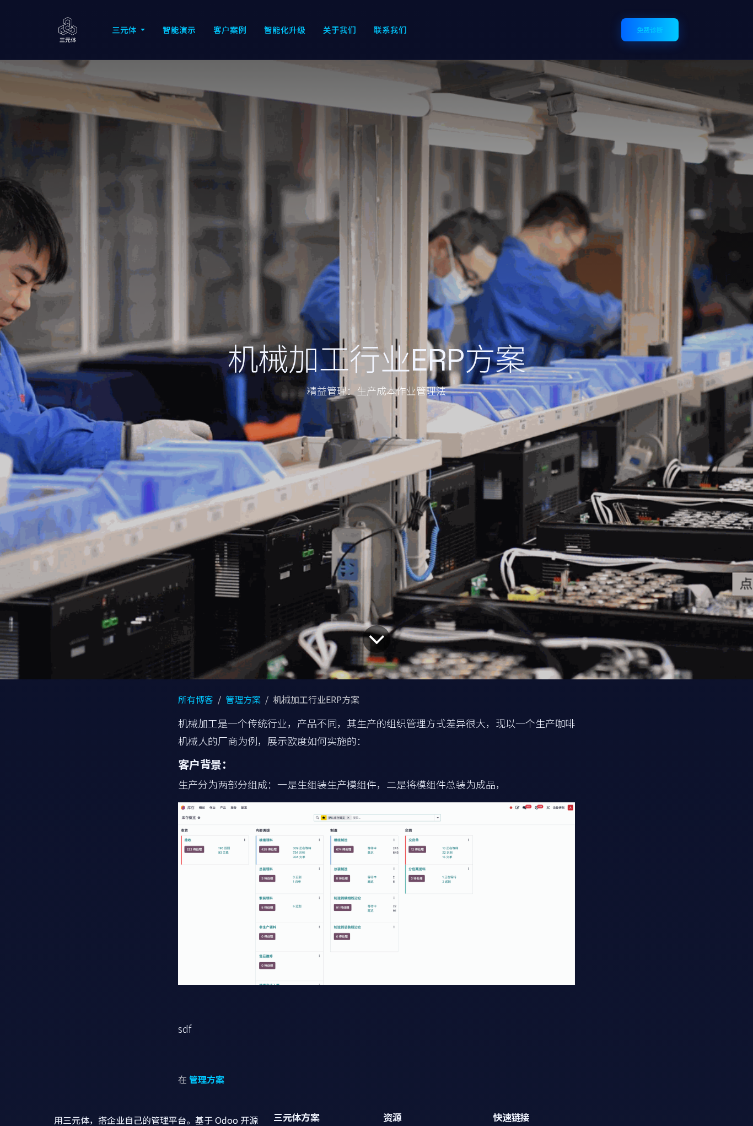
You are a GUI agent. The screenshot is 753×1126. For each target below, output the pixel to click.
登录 (698, 29)
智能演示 (179, 29)
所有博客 (195, 699)
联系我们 (390, 29)
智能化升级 (284, 29)
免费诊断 (650, 29)
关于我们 (339, 29)
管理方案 (243, 699)
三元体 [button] (125, 29)
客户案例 (229, 29)
